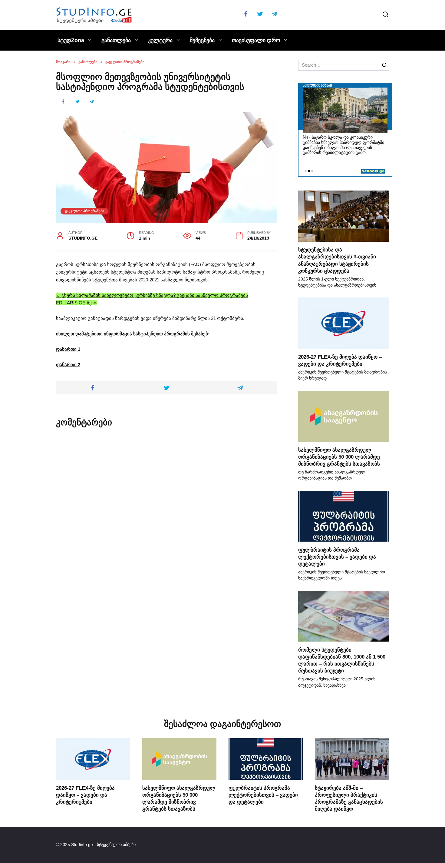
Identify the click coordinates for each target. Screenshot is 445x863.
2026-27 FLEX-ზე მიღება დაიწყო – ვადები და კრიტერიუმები (85, 795)
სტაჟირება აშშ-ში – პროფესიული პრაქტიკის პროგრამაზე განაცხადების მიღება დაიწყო (349, 798)
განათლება (116, 40)
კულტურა (160, 40)
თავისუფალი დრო (256, 40)
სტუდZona (71, 40)
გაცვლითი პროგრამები (84, 211)
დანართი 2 (68, 364)
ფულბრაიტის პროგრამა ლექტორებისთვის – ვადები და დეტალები (337, 556)
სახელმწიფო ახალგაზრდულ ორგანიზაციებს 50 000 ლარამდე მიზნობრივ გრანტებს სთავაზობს (339, 456)
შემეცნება (202, 40)
